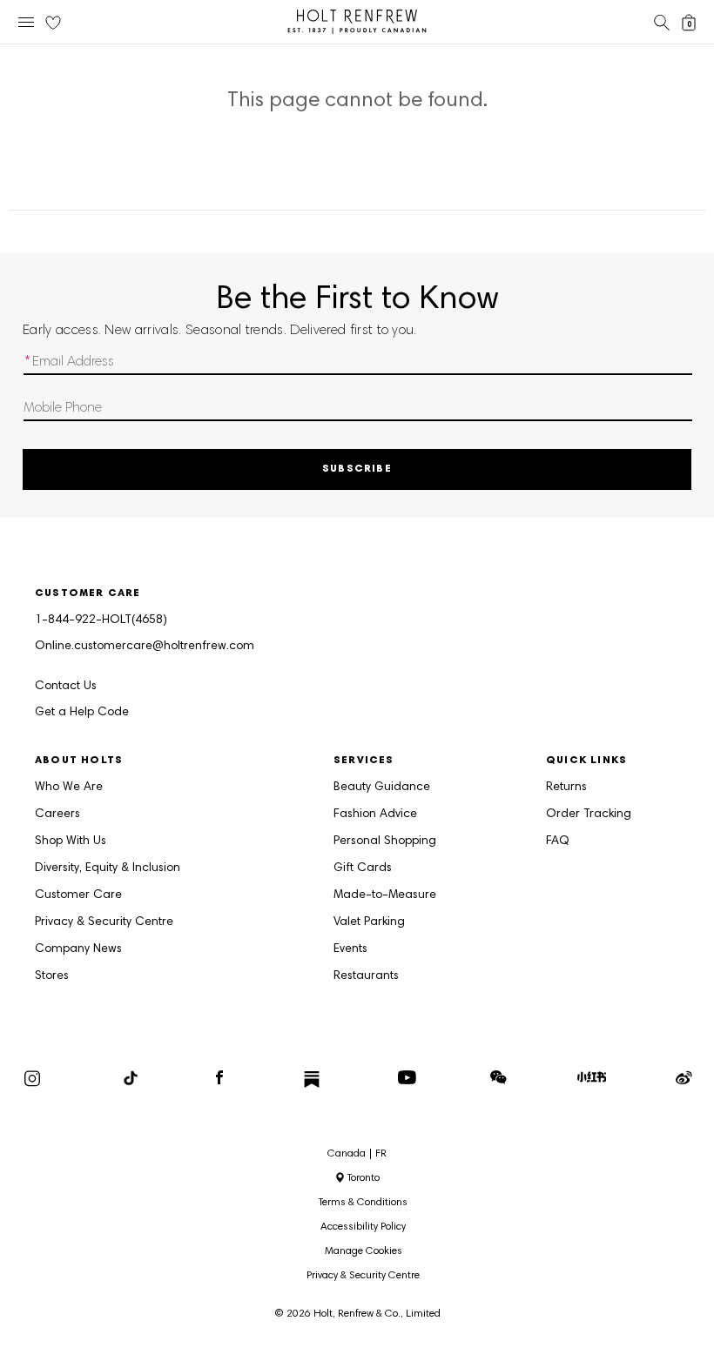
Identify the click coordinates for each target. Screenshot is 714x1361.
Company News (78, 949)
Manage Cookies (363, 1251)
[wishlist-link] (53, 23)
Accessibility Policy (363, 1227)
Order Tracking (588, 814)
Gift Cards (362, 868)
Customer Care (78, 895)
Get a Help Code (82, 713)
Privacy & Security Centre (104, 922)
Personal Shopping (384, 841)
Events (350, 949)
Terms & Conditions (363, 1202)
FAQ (557, 841)
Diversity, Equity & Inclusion (107, 868)
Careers (57, 814)
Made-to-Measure (384, 895)
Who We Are (69, 787)
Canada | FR (357, 1154)
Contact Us (66, 686)
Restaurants (366, 976)
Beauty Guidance (381, 787)
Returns (566, 787)
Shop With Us (70, 841)
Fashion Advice (375, 814)
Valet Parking (369, 922)
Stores (52, 976)
